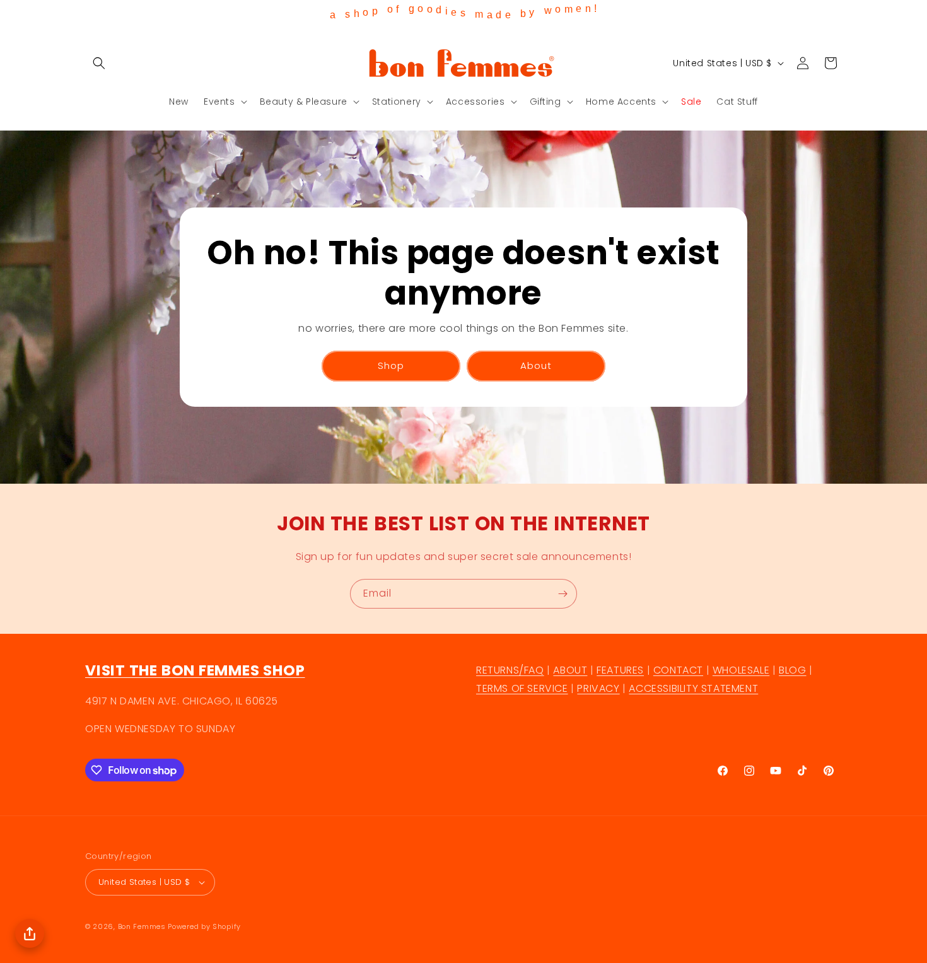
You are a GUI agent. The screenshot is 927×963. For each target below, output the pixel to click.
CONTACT (678, 670)
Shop (391, 365)
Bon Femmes (142, 926)
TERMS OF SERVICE (522, 688)
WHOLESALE (741, 670)
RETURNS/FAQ (510, 670)
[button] (99, 63)
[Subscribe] (562, 594)
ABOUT (570, 670)
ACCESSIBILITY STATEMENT (693, 688)
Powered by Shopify (204, 926)
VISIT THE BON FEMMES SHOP (195, 670)
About (536, 365)
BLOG (792, 670)
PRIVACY (598, 688)
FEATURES (620, 670)
